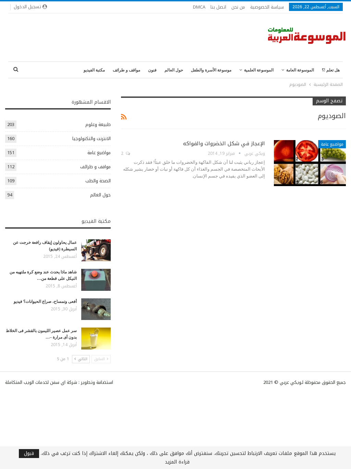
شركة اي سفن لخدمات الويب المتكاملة (41, 382)
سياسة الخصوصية (267, 7)
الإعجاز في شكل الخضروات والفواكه (224, 143)
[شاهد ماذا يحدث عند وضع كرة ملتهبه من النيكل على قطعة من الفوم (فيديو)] (96, 280)
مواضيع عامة (332, 144)
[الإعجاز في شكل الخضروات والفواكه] (310, 163)
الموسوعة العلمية (259, 70)
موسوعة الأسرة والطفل (211, 70)
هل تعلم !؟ (331, 70)
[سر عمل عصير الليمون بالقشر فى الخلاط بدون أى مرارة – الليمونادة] (96, 339)
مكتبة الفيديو (94, 70)
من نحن (238, 7)
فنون (152, 70)
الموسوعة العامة (300, 70)
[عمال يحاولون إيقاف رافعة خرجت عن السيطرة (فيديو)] (96, 250)
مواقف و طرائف (126, 70)
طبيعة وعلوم (98, 124)
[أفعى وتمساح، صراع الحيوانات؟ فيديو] (96, 309)
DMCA (199, 7)
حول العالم (174, 70)
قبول (29, 453)
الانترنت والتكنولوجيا (91, 138)
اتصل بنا (218, 7)
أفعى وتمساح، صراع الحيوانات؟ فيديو (45, 301)
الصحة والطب (98, 180)
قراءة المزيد (177, 462)
